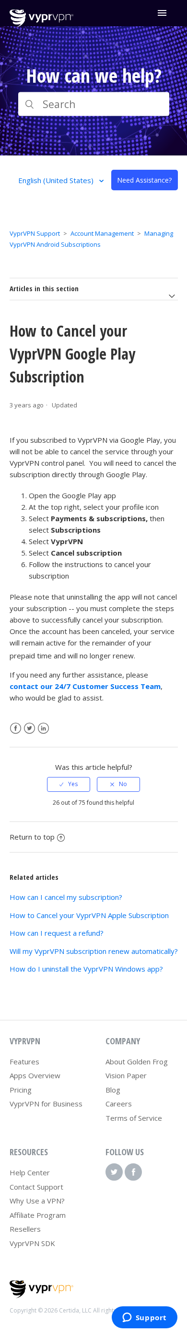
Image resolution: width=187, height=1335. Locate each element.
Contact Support (36, 1187)
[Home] (41, 24)
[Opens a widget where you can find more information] (144, 1318)
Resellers (25, 1229)
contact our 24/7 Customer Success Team (85, 686)
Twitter (29, 728)
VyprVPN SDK (32, 1243)
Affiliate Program (38, 1215)
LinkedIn (43, 728)
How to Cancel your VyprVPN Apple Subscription (89, 915)
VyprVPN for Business (46, 1103)
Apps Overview (35, 1075)
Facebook (16, 728)
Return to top (32, 837)
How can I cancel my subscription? (66, 897)
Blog (112, 1089)
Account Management (102, 233)
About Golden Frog (136, 1061)
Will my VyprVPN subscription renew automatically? (94, 951)
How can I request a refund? (57, 933)
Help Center (30, 1172)
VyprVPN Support (35, 233)
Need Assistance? (144, 180)
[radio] (68, 784)
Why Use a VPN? (37, 1200)
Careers (118, 1103)
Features (24, 1061)
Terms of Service (133, 1118)
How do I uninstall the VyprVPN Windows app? (86, 969)
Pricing (21, 1089)
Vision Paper (126, 1075)
